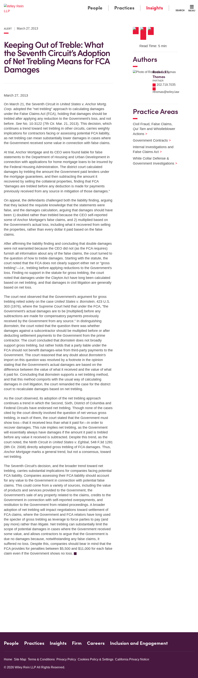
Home (8, 659)
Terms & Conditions (41, 659)
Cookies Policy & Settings (95, 659)
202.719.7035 (166, 84)
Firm (77, 643)
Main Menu (87, 4)
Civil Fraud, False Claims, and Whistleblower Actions (154, 129)
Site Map (20, 659)
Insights (154, 8)
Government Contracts (149, 140)
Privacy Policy (66, 659)
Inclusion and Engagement (139, 643)
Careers (96, 643)
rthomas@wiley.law (166, 91)
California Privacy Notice (132, 659)
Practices (124, 8)
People (95, 8)
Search (180, 10)
